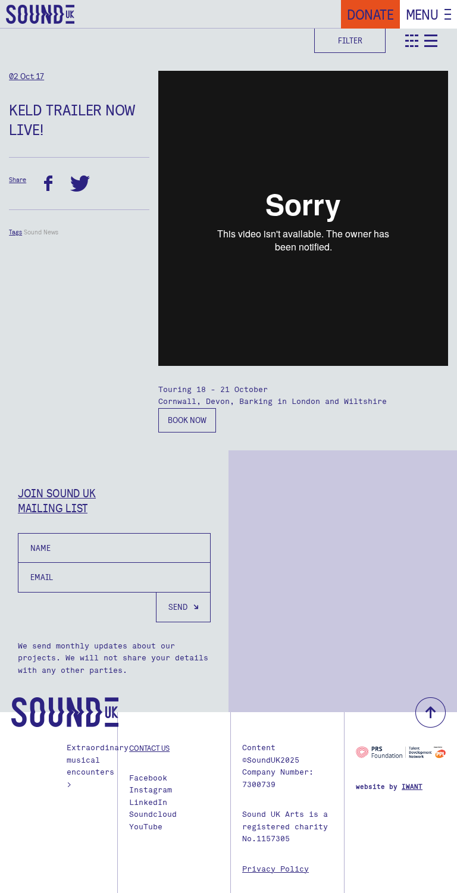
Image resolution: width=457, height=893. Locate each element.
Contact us (149, 748)
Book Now (187, 420)
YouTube (145, 827)
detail (430, 41)
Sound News (41, 232)
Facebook (148, 778)
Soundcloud (153, 814)
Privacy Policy (275, 869)
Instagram (150, 790)
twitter (80, 184)
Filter (350, 40)
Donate (370, 14)
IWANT (412, 787)
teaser (411, 41)
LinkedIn (148, 802)
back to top (430, 712)
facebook (48, 184)
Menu (422, 14)
